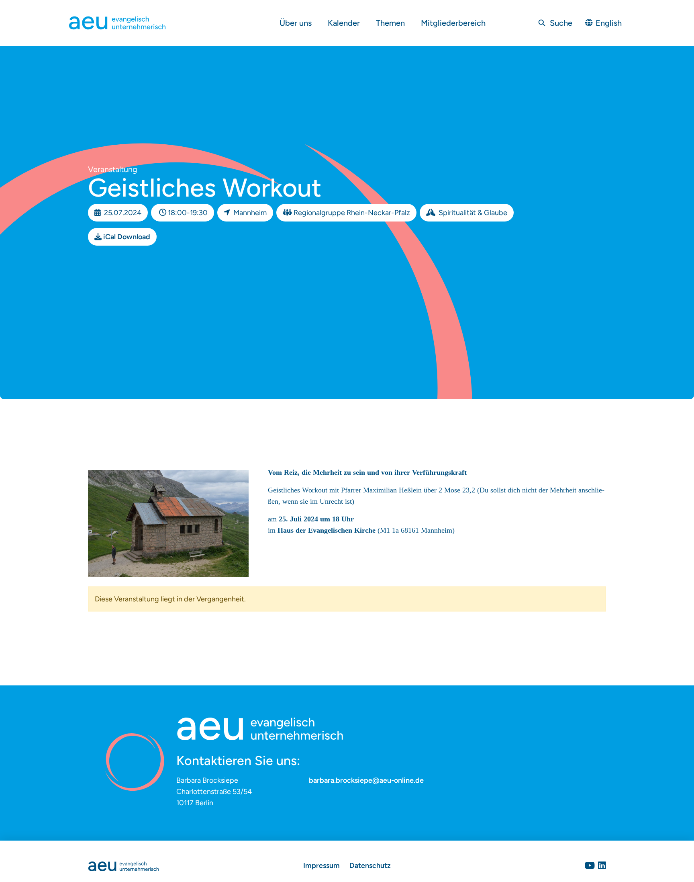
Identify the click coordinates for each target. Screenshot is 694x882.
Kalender (344, 23)
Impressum (321, 865)
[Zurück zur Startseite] (123, 865)
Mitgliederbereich (453, 23)
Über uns (296, 23)
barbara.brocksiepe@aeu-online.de (366, 780)
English (609, 23)
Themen (390, 23)
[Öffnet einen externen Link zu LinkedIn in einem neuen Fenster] (602, 865)
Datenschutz (370, 865)
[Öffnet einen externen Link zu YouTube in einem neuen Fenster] (590, 865)
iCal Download (126, 236)
